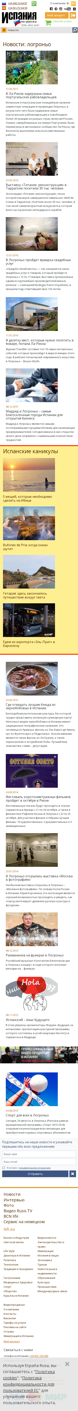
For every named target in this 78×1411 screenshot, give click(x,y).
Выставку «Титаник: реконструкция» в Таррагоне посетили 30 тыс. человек (36, 187)
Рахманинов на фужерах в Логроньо (35, 955)
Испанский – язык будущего (28, 1020)
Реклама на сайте (15, 1327)
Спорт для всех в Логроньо (27, 1115)
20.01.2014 (12, 871)
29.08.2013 (12, 1110)
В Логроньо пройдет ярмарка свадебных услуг (38, 262)
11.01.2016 (12, 335)
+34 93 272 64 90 (17, 8)
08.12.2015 (12, 406)
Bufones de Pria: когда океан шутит (25, 547)
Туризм (42, 1264)
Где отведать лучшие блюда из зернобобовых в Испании (30, 706)
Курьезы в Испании (16, 1295)
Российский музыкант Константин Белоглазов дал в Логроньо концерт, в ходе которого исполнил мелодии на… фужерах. (38, 965)
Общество (10, 1291)
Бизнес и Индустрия (16, 1237)
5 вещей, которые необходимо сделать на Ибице (27, 498)
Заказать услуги (62, 21)
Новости (13, 30)
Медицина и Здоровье (18, 1282)
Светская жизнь (14, 1242)
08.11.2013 (12, 1015)
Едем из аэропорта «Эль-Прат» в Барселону (29, 644)
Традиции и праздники (18, 1269)
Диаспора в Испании (17, 1255)
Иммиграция (45, 1251)
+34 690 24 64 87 (17, 3)
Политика (10, 1260)
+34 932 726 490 (39, 1356)
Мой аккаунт (12, 1341)
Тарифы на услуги (15, 1322)
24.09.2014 (12, 792)
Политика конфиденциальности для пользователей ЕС (28, 1384)
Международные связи (52, 1291)
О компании (58, 3)
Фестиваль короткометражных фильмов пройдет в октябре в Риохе (38, 799)
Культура (44, 1282)
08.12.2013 (12, 950)
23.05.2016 (12, 180)
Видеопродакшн (14, 1304)
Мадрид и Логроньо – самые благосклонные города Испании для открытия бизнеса (34, 414)
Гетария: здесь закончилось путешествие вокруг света (25, 595)
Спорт (7, 1287)
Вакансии (10, 1318)
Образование (46, 1278)
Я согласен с (29, 1167)
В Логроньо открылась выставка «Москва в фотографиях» (39, 878)
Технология (11, 1264)
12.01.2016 (12, 255)
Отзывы (9, 1331)
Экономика (45, 1260)
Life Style (9, 1251)
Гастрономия (12, 1278)
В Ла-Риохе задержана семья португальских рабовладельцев (31, 95)
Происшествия (47, 1287)
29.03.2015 (12, 700)
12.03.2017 (12, 89)
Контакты (10, 1314)
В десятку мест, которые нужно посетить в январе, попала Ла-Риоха (40, 342)
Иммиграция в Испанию (19, 1336)
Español (73, 3)
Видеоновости (47, 1237)
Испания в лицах (48, 1255)
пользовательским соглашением (35, 1167)
